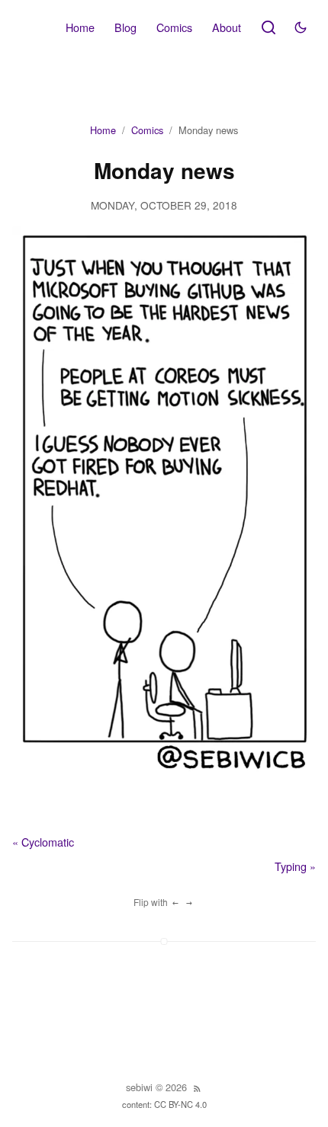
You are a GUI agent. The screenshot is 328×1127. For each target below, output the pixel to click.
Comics (174, 27)
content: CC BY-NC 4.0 (164, 1104)
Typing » (295, 866)
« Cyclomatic (43, 842)
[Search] (268, 27)
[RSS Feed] (197, 1088)
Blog (125, 27)
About (226, 27)
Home (80, 27)
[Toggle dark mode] (300, 27)
